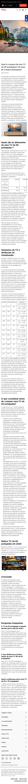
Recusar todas (23, 778)
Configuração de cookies (20, 781)
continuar (23, 5)
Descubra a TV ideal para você (9, 764)
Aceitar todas (14, 778)
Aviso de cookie (11, 775)
